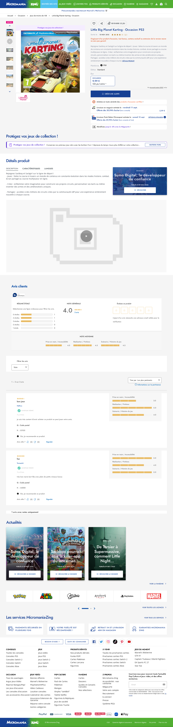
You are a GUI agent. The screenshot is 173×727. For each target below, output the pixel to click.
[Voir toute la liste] (151, 4)
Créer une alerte (112, 94)
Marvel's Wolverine (143, 652)
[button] (49, 4)
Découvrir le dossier (26, 574)
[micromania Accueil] (22, 4)
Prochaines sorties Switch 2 (115, 659)
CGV (108, 722)
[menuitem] (49, 4)
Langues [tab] (48, 168)
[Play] (86, 236)
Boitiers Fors (155, 145)
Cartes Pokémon (77, 659)
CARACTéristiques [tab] (31, 168)
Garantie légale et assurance (122, 722)
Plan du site (163, 722)
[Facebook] (94, 641)
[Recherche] (166, 4)
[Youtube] (129, 641)
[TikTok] (115, 641)
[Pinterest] (122, 641)
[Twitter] (101, 641)
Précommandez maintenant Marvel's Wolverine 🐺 (85, 10)
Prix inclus (157, 87)
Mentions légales (140, 722)
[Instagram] (108, 641)
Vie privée (152, 722)
